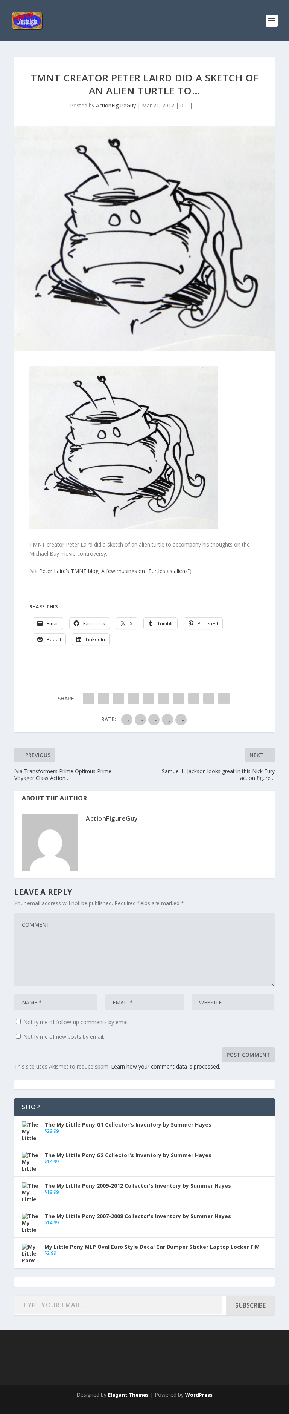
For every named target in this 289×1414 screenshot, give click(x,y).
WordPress (199, 1394)
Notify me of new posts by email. (63, 1036)
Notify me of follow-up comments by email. (76, 1022)
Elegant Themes (128, 1394)
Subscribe (250, 1305)
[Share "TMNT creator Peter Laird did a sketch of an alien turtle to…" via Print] (223, 698)
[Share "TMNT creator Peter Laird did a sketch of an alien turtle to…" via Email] (208, 698)
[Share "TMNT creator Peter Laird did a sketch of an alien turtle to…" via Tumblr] (133, 698)
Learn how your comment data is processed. (165, 1066)
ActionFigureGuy (116, 105)
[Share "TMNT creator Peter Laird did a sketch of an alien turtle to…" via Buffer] (178, 698)
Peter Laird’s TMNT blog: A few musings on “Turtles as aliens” (114, 570)
